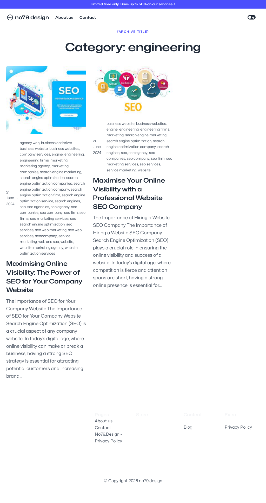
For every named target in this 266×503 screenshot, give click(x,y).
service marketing (121, 170)
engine (57, 154)
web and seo (48, 241)
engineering (74, 154)
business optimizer (56, 142)
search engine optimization (42, 177)
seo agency (60, 206)
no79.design (32, 17)
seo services (150, 164)
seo (23, 206)
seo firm (71, 212)
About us (103, 420)
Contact (103, 427)
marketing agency (35, 166)
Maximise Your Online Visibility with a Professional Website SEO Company (129, 193)
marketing (59, 160)
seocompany (46, 236)
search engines (67, 201)
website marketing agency (41, 247)
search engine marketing (60, 172)
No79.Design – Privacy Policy (108, 437)
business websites (64, 148)
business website (34, 148)
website (67, 241)
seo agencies (38, 206)
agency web (29, 142)
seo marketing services (49, 218)
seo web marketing (50, 230)
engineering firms (34, 160)
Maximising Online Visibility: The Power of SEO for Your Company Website (44, 277)
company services (35, 154)
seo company (51, 212)
